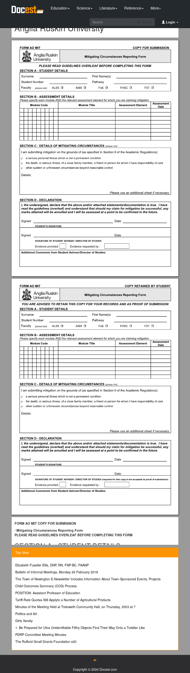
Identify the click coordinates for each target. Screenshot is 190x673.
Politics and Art (26, 613)
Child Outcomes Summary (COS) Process (46, 586)
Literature (107, 8)
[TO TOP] (95, 660)
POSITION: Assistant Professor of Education (47, 592)
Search (146, 22)
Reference (132, 8)
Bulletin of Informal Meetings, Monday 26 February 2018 (56, 572)
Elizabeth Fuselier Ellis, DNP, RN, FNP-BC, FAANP (52, 565)
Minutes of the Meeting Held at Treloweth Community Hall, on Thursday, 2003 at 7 (75, 606)
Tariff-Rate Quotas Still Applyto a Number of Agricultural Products (63, 599)
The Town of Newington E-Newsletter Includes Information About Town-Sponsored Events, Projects (88, 579)
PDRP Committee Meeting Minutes (40, 634)
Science (83, 8)
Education (59, 8)
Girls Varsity (24, 620)
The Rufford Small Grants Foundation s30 (45, 641)
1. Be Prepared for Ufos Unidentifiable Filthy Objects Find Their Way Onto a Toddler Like (80, 627)
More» (156, 8)
